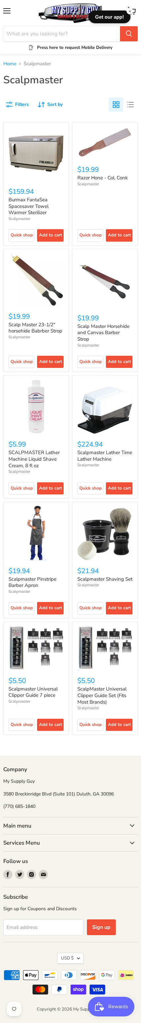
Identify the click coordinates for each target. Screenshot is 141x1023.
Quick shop (21, 235)
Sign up (101, 927)
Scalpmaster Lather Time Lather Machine (104, 455)
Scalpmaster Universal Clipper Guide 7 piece (33, 692)
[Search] (129, 33)
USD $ (67, 958)
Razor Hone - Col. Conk (102, 177)
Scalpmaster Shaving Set (104, 579)
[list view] (130, 104)
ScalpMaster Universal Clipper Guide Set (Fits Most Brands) (102, 695)
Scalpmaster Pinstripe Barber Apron (32, 582)
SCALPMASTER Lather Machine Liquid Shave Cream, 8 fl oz (34, 459)
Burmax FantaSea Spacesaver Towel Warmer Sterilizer (29, 206)
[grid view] (116, 104)
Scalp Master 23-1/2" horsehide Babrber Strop (35, 327)
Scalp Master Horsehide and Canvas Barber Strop (103, 332)
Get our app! (109, 17)
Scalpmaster (19, 218)
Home (9, 64)
